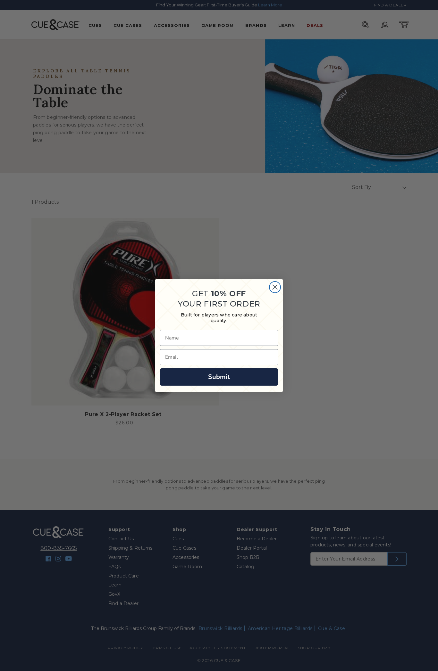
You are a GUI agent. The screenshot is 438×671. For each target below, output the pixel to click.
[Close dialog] (275, 287)
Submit (219, 376)
